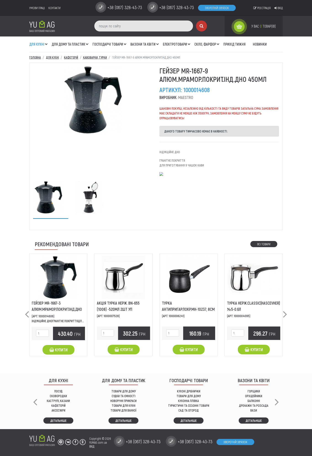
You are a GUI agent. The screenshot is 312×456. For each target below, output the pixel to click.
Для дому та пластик (68, 44)
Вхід (280, 8)
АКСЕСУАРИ (58, 410)
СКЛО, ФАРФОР (205, 44)
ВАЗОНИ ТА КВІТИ (143, 44)
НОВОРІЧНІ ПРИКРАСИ (123, 401)
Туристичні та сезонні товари (188, 405)
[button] (46, 42)
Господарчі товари (108, 44)
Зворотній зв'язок (217, 8)
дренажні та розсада (253, 405)
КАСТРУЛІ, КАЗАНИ (58, 401)
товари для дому (189, 396)
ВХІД (91, 446)
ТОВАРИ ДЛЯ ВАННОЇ (123, 410)
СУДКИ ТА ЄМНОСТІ (123, 396)
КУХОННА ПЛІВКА (188, 401)
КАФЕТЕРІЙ (58, 405)
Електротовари (175, 44)
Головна (35, 57)
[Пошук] (201, 26)
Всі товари (263, 244)
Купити (61, 349)
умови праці (37, 8)
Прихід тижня (234, 44)
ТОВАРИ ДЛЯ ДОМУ (123, 391)
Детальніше (58, 420)
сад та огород (188, 410)
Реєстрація (263, 8)
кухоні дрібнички (188, 391)
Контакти (54, 8)
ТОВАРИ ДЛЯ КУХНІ (123, 405)
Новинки (260, 44)
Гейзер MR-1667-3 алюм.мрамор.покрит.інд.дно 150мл (57, 309)
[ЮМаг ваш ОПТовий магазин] (42, 26)
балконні (254, 401)
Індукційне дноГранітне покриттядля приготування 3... (70, 321)
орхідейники (253, 396)
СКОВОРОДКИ (58, 396)
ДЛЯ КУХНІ (36, 44)
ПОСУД (58, 391)
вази (253, 410)
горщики (254, 391)
